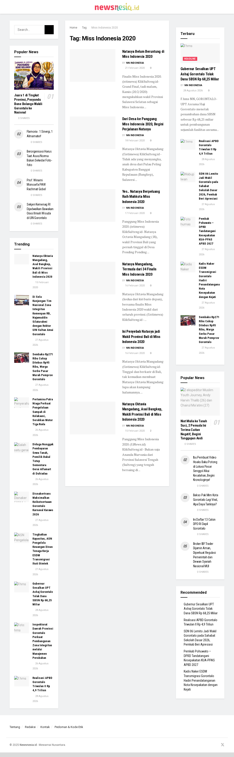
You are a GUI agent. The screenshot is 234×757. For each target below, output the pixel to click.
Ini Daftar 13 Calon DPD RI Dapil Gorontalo (204, 524)
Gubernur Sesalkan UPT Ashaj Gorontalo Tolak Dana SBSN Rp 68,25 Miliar (200, 74)
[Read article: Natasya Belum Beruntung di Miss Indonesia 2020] (92, 65)
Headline (190, 59)
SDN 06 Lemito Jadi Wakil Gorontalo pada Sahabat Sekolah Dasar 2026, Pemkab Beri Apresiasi (208, 186)
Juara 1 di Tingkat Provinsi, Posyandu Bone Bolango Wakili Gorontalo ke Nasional (28, 103)
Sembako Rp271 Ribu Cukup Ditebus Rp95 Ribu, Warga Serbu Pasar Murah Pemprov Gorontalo (42, 367)
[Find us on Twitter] (222, 745)
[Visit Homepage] (117, 6)
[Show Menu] (11, 7)
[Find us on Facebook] (205, 745)
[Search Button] (222, 7)
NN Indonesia (135, 62)
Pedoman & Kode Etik (69, 727)
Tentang (15, 727)
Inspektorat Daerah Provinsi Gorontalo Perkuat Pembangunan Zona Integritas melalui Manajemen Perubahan (42, 641)
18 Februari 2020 (134, 140)
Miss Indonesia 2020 (104, 27)
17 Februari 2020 (134, 213)
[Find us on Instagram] (210, 745)
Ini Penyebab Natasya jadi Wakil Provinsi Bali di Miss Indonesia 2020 (141, 336)
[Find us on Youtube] (216, 745)
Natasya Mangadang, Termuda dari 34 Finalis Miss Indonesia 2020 (139, 269)
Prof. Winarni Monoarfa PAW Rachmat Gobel (36, 184)
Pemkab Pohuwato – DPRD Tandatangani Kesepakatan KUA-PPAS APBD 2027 (207, 231)
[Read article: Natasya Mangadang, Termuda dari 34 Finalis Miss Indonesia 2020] (92, 278)
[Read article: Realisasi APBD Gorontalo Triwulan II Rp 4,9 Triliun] (21, 681)
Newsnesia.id (28, 744)
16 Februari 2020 (134, 285)
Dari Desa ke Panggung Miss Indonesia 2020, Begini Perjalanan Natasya (142, 124)
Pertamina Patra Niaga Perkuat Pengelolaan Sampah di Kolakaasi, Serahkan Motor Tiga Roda (42, 412)
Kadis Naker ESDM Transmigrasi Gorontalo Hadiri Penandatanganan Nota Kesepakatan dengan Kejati (201, 680)
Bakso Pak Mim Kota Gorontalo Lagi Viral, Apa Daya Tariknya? (205, 499)
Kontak (45, 727)
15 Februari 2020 (134, 430)
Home (73, 27)
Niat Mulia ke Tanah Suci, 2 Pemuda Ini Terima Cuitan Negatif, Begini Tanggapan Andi (194, 429)
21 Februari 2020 (134, 67)
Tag (84, 27)
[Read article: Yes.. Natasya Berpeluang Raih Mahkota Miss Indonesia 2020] (92, 205)
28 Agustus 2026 (193, 90)
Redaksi (30, 727)
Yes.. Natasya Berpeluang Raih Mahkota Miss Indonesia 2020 (141, 196)
